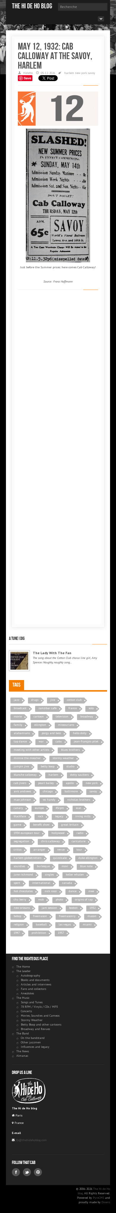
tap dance (20, 741)
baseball (41, 924)
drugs (34, 700)
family (18, 725)
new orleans (22, 908)
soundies (19, 866)
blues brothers (70, 750)
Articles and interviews (36, 984)
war (41, 741)
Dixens (105, 1202)
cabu (59, 741)
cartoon (39, 716)
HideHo (28, 73)
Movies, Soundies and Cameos (40, 1016)
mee (91, 891)
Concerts (26, 1011)
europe (39, 808)
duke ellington (88, 858)
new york (81, 73)
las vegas (65, 924)
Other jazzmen (31, 1042)
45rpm (60, 808)
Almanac (22, 1056)
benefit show (41, 824)
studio (70, 766)
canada (67, 883)
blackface (20, 816)
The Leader (23, 971)
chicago (48, 791)
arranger (39, 849)
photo (59, 899)
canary (18, 808)
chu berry (20, 899)
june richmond (23, 874)
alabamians (22, 733)
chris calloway (50, 841)
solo (91, 708)
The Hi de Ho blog (32, 6)
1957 (61, 933)
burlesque (43, 866)
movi (65, 866)
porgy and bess (51, 733)
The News (22, 1051)
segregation (21, 841)
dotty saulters (79, 775)
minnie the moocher (27, 758)
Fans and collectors (33, 989)
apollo (70, 783)
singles (49, 874)
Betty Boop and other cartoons (41, 1024)
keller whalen (75, 874)
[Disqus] (58, 377)
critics (17, 849)
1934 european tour (27, 833)
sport (17, 883)
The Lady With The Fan (52, 653)
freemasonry (67, 916)
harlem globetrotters (27, 858)
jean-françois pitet (86, 741)
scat (78, 808)
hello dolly (80, 733)
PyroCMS (98, 1198)
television (62, 716)
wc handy (49, 800)
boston (73, 908)
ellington (40, 725)
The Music (22, 998)
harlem (69, 73)
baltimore (71, 791)
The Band (22, 1033)
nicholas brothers (78, 800)
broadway (86, 716)
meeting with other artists (31, 750)
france (72, 708)
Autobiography (30, 975)
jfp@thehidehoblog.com (31, 1140)
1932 (92, 908)
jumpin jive (21, 766)
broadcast (20, 708)
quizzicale (60, 858)
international (41, 883)
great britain (70, 824)
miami (87, 924)
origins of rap (84, 899)
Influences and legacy (35, 1047)
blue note (86, 866)
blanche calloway (25, 775)
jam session (49, 908)
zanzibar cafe (47, 708)
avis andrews (22, 791)
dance (72, 891)
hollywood (58, 833)
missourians (66, 725)
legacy (59, 816)
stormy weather (63, 758)
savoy (91, 73)
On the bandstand (33, 1038)
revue (61, 849)
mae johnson (22, 800)
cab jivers (20, 783)
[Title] (19, 660)
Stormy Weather (32, 1020)
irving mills (82, 816)
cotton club (74, 700)
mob (41, 899)
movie (18, 716)
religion (19, 924)
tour (79, 849)
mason (91, 916)
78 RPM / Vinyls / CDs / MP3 (39, 1007)
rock (40, 816)
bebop (17, 916)
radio (79, 833)
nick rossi (51, 891)
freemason (40, 916)
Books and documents (35, 980)
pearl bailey (46, 783)
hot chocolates (23, 891)
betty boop (47, 766)
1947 (17, 933)
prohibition (39, 933)
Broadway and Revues (35, 1029)
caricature (78, 841)
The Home (23, 966)
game (17, 824)
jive (52, 700)
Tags (16, 685)
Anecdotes (27, 993)
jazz (16, 700)
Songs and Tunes (32, 1002)
